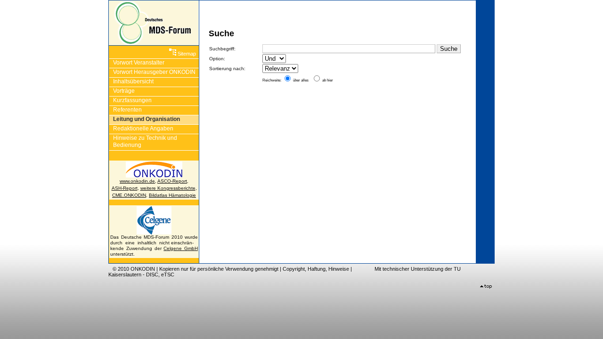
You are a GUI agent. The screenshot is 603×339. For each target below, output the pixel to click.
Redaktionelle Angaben (143, 128)
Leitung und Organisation (146, 119)
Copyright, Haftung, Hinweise (316, 269)
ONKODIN (142, 269)
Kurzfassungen (132, 100)
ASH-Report (125, 188)
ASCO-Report (172, 181)
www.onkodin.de (137, 181)
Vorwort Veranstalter (138, 62)
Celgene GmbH (180, 248)
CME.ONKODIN (129, 195)
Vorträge (124, 91)
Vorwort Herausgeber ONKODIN (154, 72)
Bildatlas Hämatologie (172, 195)
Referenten (127, 109)
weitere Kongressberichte (168, 188)
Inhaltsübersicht (133, 81)
